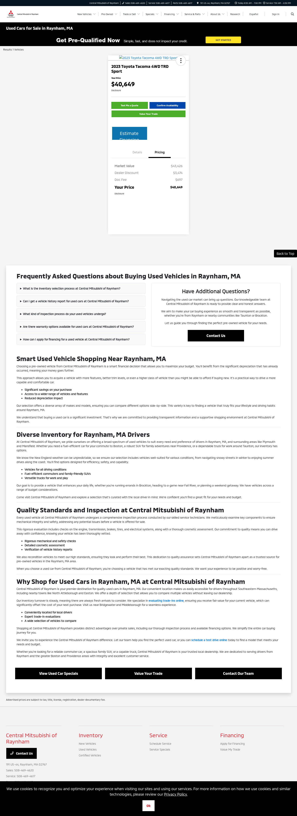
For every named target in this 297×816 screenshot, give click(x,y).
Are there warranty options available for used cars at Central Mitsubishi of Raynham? (78, 326)
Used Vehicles (88, 749)
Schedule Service (160, 743)
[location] (198, 3)
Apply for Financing (232, 743)
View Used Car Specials (58, 673)
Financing (232, 735)
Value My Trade (230, 749)
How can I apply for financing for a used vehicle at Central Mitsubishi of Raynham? (76, 339)
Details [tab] (137, 152)
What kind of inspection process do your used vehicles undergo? (64, 314)
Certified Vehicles (90, 755)
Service (158, 735)
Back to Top (285, 253)
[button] (181, 61)
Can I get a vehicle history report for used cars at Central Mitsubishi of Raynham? (76, 301)
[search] (292, 14)
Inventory (91, 735)
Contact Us (215, 335)
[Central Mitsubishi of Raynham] (23, 14)
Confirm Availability (167, 105)
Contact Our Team (238, 673)
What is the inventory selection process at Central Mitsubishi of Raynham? (71, 288)
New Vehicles (87, 743)
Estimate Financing (129, 135)
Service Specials (160, 749)
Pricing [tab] (160, 152)
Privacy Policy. (175, 794)
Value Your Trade (148, 114)
